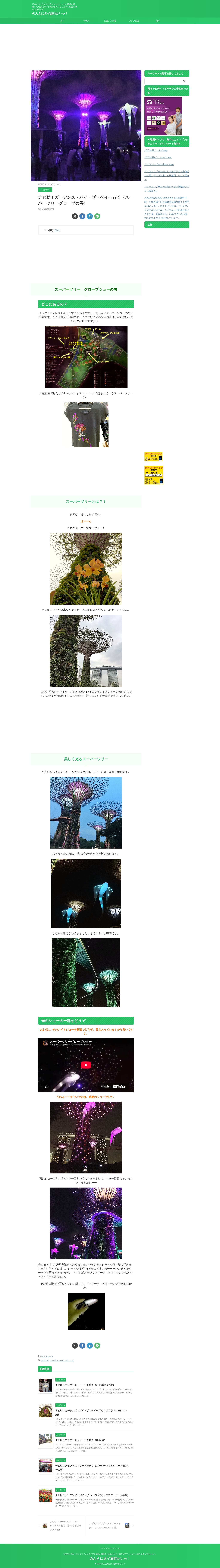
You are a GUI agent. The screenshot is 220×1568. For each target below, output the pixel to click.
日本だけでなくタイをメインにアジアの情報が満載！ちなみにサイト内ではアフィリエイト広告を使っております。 (110, 1554)
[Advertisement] (110, 46)
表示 (56, 230)
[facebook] (82, 216)
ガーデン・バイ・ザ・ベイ (62, 1360)
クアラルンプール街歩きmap (159, 164)
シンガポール (47, 1356)
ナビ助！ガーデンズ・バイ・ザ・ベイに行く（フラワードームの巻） (92, 1495)
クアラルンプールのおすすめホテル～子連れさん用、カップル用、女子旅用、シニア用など (166, 175)
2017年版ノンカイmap (155, 150)
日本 (158, 20)
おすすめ (45, 1360)
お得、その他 (110, 20)
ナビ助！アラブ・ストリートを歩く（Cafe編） (80, 1440)
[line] (97, 216)
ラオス (86, 20)
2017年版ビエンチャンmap (158, 157)
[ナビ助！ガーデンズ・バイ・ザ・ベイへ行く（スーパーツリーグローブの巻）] (90, 216)
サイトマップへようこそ (110, 1548)
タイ (62, 20)
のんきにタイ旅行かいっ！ (50, 13)
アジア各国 (134, 20)
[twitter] (75, 216)
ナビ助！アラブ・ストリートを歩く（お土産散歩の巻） (85, 1384)
